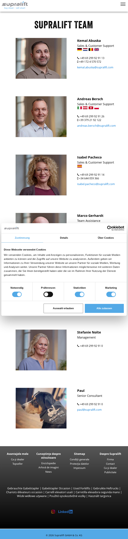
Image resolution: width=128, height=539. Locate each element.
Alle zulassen (104, 308)
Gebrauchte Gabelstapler (23, 488)
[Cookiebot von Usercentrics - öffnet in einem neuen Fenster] (109, 228)
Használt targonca (99, 496)
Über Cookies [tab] (106, 237)
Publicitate (110, 472)
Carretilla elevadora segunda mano (98, 492)
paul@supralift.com (89, 410)
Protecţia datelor (79, 463)
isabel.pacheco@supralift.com (96, 184)
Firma (110, 459)
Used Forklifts (81, 488)
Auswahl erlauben (63, 308)
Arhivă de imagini (48, 467)
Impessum (80, 468)
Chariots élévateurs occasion (24, 492)
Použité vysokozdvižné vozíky (68, 496)
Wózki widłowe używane (32, 496)
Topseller (17, 463)
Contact (110, 463)
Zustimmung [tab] (22, 237)
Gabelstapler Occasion (56, 488)
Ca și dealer (17, 459)
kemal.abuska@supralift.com (95, 67)
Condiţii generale (79, 459)
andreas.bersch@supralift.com (96, 126)
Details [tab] (64, 237)
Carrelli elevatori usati (59, 492)
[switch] (48, 294)
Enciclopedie (48, 463)
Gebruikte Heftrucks (105, 488)
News (48, 471)
